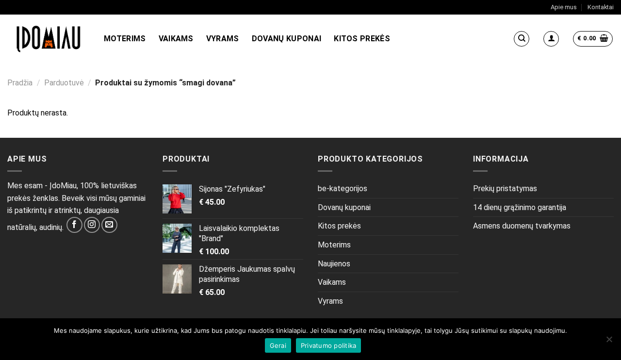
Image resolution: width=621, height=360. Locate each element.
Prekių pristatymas (505, 188)
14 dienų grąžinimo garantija (519, 207)
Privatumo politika (329, 345)
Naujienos (334, 263)
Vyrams (222, 38)
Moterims (125, 38)
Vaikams (176, 38)
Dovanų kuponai (286, 38)
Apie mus (564, 7)
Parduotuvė (64, 82)
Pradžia (20, 82)
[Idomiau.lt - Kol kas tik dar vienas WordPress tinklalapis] (48, 39)
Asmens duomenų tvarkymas (522, 225)
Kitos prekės (362, 38)
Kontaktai (601, 7)
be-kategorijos (342, 188)
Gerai (278, 345)
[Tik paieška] (521, 39)
